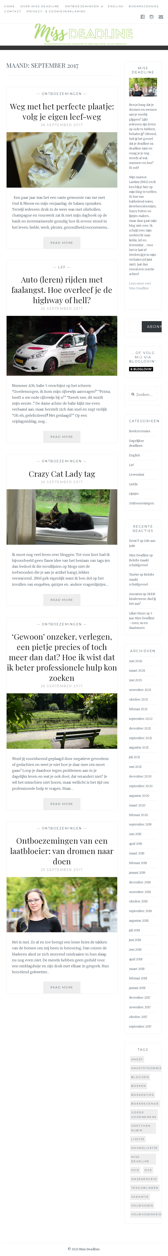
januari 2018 (137, 988)
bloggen (140, 1077)
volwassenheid (146, 1214)
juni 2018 (135, 940)
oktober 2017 (138, 1017)
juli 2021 (134, 757)
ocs (148, 1170)
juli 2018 (134, 930)
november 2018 (140, 892)
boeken (138, 1085)
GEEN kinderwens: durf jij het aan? (142, 599)
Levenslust (136, 475)
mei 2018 (135, 950)
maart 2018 (137, 969)
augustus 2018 (139, 921)
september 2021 (140, 738)
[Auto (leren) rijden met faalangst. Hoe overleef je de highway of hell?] (62, 374)
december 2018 (140, 882)
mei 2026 (135, 661)
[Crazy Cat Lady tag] (62, 543)
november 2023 (140, 690)
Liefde (133, 484)
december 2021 (140, 728)
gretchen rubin (141, 1128)
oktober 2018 (138, 901)
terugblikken (145, 1187)
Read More (65, 245)
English (116, 6)
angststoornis (146, 1068)
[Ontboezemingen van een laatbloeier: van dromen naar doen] (62, 931)
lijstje (138, 1139)
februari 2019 (138, 863)
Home (9, 6)
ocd (135, 1170)
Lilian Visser (137, 613)
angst (137, 1059)
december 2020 (140, 776)
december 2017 (139, 998)
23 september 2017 (62, 870)
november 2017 (139, 1007)
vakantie (140, 1196)
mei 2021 (135, 767)
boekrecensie (145, 1103)
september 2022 (140, 719)
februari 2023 (138, 709)
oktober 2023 (138, 699)
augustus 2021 (139, 747)
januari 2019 (137, 873)
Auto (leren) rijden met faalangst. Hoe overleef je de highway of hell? (61, 289)
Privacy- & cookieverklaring (56, 11)
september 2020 (141, 786)
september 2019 (140, 824)
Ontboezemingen (82, 6)
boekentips (142, 1094)
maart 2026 (137, 670)
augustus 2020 (139, 796)
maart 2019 (136, 853)
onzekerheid (144, 1179)
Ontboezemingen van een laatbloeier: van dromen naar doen (62, 850)
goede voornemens (144, 1114)
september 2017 (140, 1026)
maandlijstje (144, 1147)
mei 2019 (135, 834)
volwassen (142, 1205)
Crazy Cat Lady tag (62, 473)
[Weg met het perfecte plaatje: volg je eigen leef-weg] (62, 186)
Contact (12, 11)
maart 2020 (137, 805)
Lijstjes (134, 494)
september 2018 (140, 911)
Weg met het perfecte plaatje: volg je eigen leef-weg (62, 111)
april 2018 (135, 959)
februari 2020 (138, 815)
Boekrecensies (144, 6)
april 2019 (135, 844)
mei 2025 (135, 680)
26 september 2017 (62, 125)
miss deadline (140, 1159)
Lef (62, 267)
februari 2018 (138, 978)
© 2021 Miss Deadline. (84, 1249)
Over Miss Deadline (40, 6)
